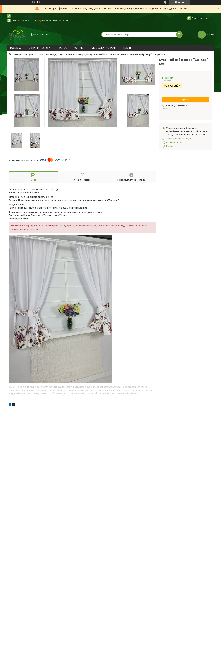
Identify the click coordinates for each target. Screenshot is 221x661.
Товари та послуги (23, 54)
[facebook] (10, 405)
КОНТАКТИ (79, 48)
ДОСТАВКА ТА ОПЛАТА (104, 48)
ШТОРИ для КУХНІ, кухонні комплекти (55, 54)
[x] (13, 405)
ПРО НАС (62, 48)
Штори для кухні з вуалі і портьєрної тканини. (102, 54)
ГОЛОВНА (15, 48)
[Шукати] (179, 34)
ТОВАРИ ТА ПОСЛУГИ (38, 48)
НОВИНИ (127, 48)
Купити (185, 99)
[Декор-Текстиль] (17, 34)
